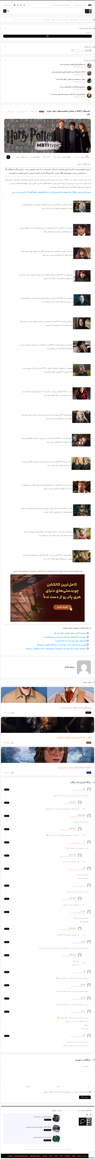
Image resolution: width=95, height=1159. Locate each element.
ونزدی (79, 1155)
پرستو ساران (77, 157)
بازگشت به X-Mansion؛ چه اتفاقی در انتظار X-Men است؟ (70, 79)
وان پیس (44, 1155)
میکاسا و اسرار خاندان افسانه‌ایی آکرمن (42, 1137)
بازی (89, 772)
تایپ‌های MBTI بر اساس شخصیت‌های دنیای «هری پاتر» (38, 1127)
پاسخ (7, 789)
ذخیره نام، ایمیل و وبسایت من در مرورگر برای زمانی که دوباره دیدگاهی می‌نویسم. (66, 1092)
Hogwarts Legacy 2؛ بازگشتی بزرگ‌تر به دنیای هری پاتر (75, 767)
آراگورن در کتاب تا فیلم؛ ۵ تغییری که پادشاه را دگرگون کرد (74, 737)
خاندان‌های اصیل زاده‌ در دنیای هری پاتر (42, 1116)
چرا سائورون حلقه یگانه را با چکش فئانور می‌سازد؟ (72, 87)
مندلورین (10, 1155)
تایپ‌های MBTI (74, 19)
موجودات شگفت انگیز (49, 19)
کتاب (81, 19)
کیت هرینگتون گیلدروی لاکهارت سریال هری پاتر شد (76, 707)
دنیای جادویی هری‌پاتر (63, 19)
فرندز (50, 1155)
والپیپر (73, 1155)
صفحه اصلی (87, 19)
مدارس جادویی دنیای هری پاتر (21, 1155)
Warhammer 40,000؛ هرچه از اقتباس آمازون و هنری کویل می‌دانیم (68, 72)
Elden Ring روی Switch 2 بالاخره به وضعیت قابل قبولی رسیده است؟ (68, 94)
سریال (88, 712)
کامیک (56, 1155)
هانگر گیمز (67, 1155)
